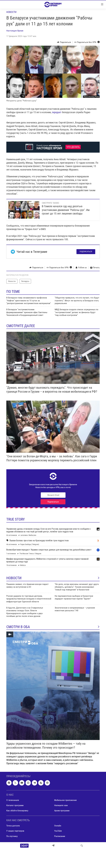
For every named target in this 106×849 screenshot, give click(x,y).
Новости (11, 12)
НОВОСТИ (14, 578)
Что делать (73, 147)
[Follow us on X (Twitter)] (15, 783)
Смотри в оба (18, 627)
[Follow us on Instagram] (28, 783)
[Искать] (82, 845)
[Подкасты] (47, 783)
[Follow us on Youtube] (21, 783)
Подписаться (86, 251)
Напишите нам (61, 805)
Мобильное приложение (65, 800)
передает (56, 112)
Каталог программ (14, 805)
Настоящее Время (14, 30)
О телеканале (12, 800)
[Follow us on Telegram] (34, 783)
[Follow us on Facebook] (9, 783)
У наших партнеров (15, 831)
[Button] (64, 42)
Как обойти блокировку (17, 810)
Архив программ (61, 810)
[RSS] (40, 783)
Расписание (59, 836)
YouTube (58, 831)
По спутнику (12, 836)
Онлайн (57, 825)
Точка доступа (13, 825)
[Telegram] (53, 845)
